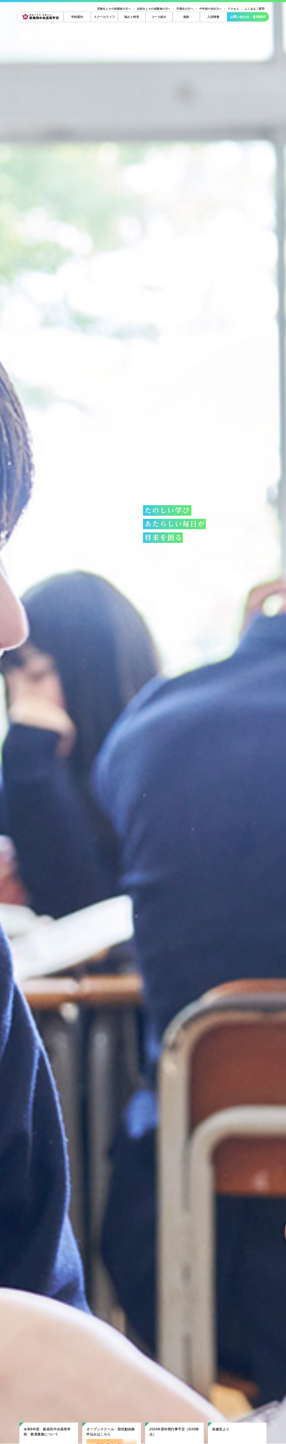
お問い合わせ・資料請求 (248, 16)
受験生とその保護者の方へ (114, 8)
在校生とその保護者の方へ (154, 8)
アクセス (233, 8)
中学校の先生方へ (210, 8)
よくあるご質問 (255, 8)
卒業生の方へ (184, 8)
